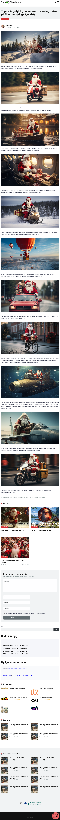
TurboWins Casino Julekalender (48, 707)
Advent (4, 497)
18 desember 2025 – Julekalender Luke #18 (19, 786)
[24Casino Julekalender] (34, 703)
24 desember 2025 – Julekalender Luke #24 (15, 643)
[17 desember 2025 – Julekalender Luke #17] (34, 792)
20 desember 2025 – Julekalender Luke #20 (15, 654)
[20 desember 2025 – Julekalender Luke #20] (4, 783)
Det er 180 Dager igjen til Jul (41, 530)
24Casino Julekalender (46, 697)
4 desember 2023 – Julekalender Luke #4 (23, 672)
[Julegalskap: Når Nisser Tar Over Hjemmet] (15, 547)
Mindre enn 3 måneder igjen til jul (12, 530)
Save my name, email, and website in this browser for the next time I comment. (25, 613)
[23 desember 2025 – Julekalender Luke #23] (34, 730)
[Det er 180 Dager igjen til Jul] (45, 517)
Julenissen (14, 497)
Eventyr (7, 497)
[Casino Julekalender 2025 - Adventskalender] (11, 2)
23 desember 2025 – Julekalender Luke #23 (15, 645)
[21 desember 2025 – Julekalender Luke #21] (34, 739)
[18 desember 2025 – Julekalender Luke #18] (4, 792)
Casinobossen (7, 672)
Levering (27, 497)
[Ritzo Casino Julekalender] (34, 694)
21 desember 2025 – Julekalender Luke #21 (15, 651)
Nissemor (9, 25)
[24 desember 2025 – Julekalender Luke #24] (4, 730)
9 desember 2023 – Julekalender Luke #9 (19, 668)
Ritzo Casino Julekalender (47, 688)
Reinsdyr (31, 497)
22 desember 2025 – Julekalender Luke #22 (15, 648)
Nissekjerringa (7, 675)
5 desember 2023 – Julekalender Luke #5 (23, 675)
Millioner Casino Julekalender (18, 707)
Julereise (19, 497)
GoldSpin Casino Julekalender (18, 688)
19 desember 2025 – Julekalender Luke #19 (49, 777)
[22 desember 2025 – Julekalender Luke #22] (4, 739)
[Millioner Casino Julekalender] (4, 713)
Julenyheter (5, 18)
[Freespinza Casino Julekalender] (4, 699)
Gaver (11, 497)
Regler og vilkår (30, 817)
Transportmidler (41, 497)
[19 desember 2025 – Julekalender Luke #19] (34, 783)
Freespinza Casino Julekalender (18, 697)
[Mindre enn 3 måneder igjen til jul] (15, 517)
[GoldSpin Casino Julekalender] (4, 688)
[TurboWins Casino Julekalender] (34, 710)
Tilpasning (36, 497)
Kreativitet (23, 497)
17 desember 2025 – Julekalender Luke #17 (49, 786)
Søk (2, 627)
